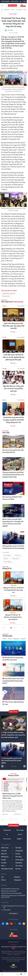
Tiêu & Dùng (14, 1)
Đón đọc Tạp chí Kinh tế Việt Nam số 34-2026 (12, 498)
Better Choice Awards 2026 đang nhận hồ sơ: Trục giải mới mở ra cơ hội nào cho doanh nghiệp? (12, 523)
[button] (11, 629)
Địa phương (13, 585)
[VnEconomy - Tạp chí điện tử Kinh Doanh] (13, 825)
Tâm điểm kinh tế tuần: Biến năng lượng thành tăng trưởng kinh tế (13, 683)
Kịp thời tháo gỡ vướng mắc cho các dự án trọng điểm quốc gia (13, 388)
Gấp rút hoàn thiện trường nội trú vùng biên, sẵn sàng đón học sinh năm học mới (13, 736)
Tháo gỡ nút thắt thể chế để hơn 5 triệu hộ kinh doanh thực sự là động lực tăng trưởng (13, 475)
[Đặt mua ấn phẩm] (23, 5)
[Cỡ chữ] (18, 974)
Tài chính (19, 9)
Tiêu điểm (7, 9)
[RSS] (23, 923)
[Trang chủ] (2, 10)
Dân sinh (4, 306)
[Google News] (21, 974)
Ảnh (2, 877)
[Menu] (2, 974)
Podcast (10, 640)
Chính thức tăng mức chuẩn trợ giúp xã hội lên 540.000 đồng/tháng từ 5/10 (13, 420)
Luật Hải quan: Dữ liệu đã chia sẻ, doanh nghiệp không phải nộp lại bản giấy (13, 357)
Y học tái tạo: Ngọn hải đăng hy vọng (13, 705)
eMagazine (24, 640)
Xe (20, 1)
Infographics (16, 640)
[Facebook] (2, 923)
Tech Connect (7, 839)
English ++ (20, 839)
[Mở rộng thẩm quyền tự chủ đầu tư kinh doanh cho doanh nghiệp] (12, 750)
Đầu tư (13, 9)
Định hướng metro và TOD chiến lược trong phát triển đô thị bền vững (11, 796)
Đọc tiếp (5, 433)
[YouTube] (11, 923)
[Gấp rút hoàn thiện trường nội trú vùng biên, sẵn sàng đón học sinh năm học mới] (13, 724)
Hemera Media (20, 971)
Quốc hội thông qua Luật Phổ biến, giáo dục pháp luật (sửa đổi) (13, 326)
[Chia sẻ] (25, 974)
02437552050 (6, 910)
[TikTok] (15, 923)
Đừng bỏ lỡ (6, 568)
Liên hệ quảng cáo (13, 913)
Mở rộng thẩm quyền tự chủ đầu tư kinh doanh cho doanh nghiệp (13, 547)
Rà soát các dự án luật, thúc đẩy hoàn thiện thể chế (13, 451)
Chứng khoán (5, 1)
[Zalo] (19, 923)
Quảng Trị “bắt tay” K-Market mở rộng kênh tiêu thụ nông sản (13, 590)
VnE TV (25, 1)
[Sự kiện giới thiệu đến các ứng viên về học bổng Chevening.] (13, 192)
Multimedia (7, 637)
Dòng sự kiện (13, 776)
